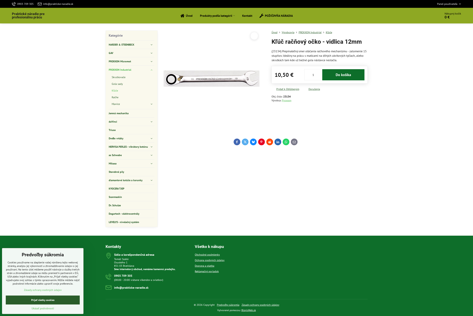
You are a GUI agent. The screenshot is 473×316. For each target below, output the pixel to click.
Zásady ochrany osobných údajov (260, 305)
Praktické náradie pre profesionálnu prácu (28, 15)
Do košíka (343, 74)
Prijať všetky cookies (42, 300)
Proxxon (286, 100)
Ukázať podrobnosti (43, 308)
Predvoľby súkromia (228, 305)
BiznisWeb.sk (248, 310)
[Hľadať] (428, 15)
